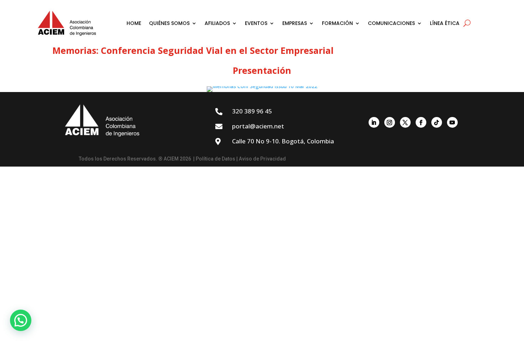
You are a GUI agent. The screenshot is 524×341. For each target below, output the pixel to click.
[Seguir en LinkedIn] (374, 122)
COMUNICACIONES (391, 23)
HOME (134, 23)
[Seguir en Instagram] (389, 122)
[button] (20, 320)
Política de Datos (215, 159)
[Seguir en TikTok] (436, 122)
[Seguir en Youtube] (452, 122)
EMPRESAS (294, 23)
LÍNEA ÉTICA (444, 23)
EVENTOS (256, 23)
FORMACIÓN (337, 23)
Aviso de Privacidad (262, 159)
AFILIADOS (217, 23)
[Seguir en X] (405, 122)
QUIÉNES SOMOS (169, 23)
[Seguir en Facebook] (421, 122)
